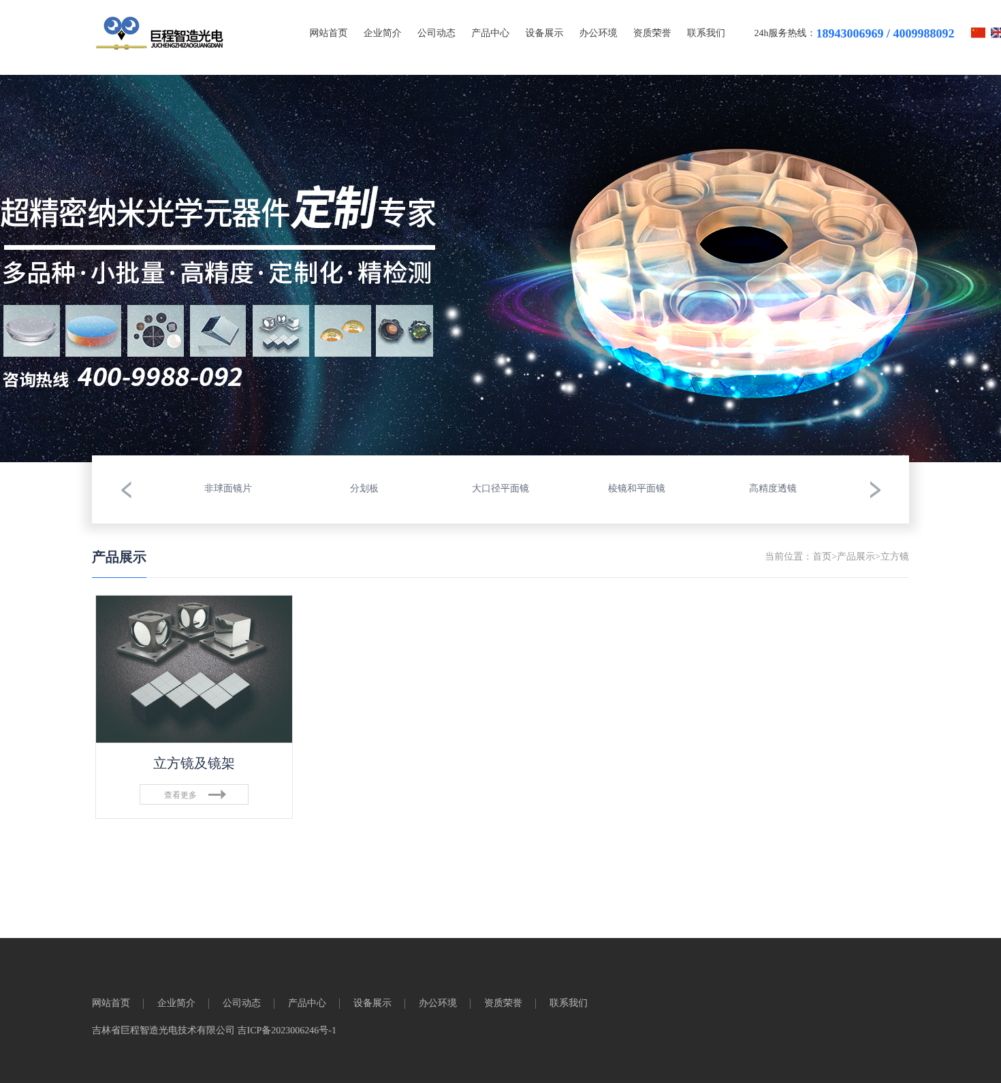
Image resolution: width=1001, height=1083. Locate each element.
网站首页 (329, 34)
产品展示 (856, 557)
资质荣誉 (652, 34)
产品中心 (490, 34)
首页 (821, 557)
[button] (126, 489)
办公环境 (598, 34)
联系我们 (706, 34)
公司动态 (436, 34)
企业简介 (383, 34)
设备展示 (544, 34)
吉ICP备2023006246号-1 (287, 1031)
